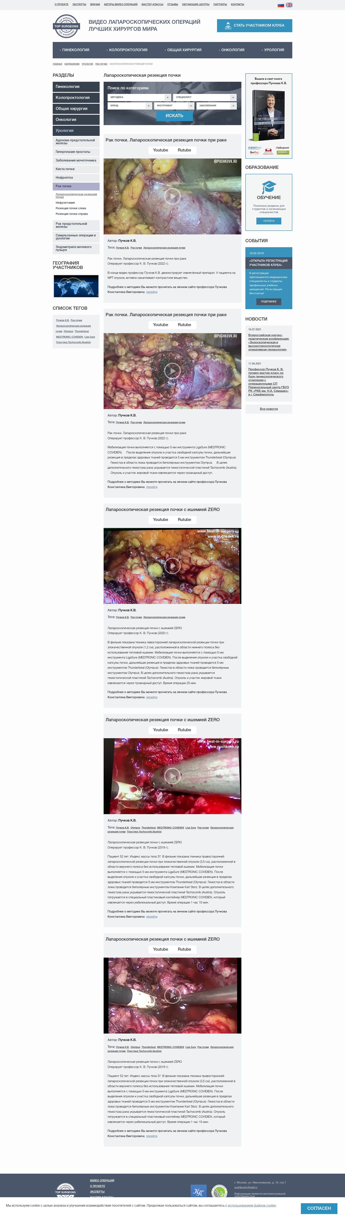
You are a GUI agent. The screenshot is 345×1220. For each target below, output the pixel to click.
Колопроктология (128, 50)
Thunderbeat (82, 331)
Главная (57, 64)
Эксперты (79, 4)
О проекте (61, 4)
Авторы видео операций (121, 4)
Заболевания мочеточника (76, 160)
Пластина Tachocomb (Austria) (73, 342)
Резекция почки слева (71, 208)
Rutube (184, 150)
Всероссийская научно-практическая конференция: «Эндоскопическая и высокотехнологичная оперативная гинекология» (268, 342)
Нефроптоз (64, 177)
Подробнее (269, 302)
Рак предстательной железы (71, 225)
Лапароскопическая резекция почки (76, 196)
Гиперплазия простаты (73, 152)
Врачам (95, 4)
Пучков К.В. (62, 320)
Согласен (319, 1209)
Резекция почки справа (72, 214)
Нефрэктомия (65, 203)
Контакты (237, 4)
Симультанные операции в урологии (76, 237)
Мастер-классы (152, 4)
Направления (71, 64)
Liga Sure (89, 337)
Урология (274, 50)
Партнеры (220, 4)
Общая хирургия (184, 50)
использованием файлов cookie (252, 1205)
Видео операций (102, 1181)
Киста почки (65, 169)
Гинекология (75, 50)
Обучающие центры (195, 4)
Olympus (68, 331)
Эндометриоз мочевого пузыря (73, 249)
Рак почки (101, 64)
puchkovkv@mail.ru (245, 1187)
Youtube (160, 150)
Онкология (232, 50)
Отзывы (172, 4)
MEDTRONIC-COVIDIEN (69, 337)
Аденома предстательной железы (75, 142)
